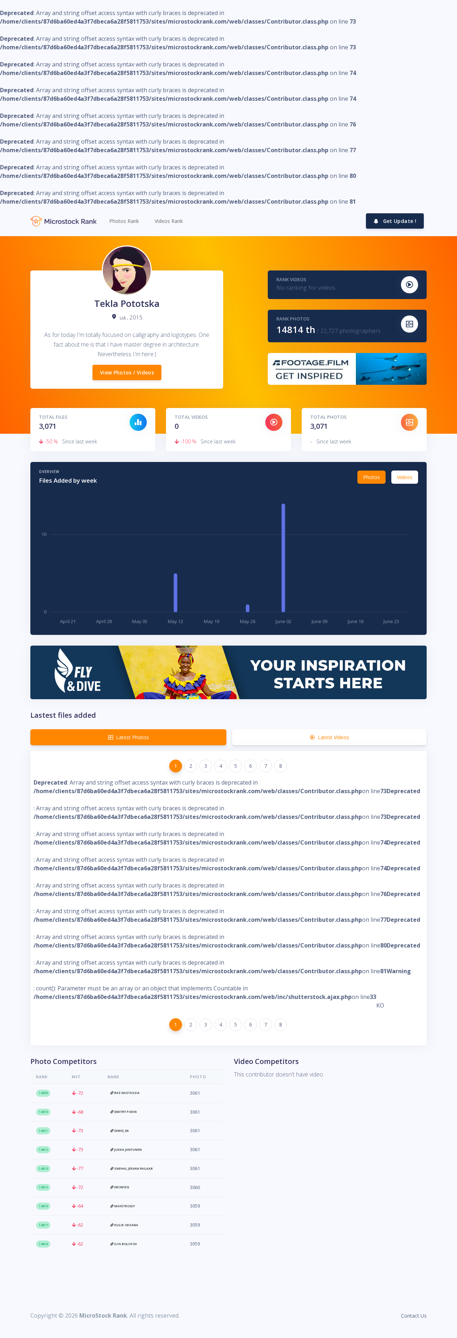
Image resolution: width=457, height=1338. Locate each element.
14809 (43, 1093)
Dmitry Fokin (125, 1112)
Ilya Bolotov (125, 1244)
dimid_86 (121, 1131)
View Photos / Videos (127, 372)
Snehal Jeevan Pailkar (133, 1169)
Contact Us (414, 1315)
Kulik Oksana (126, 1225)
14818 (43, 1244)
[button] (123, 221)
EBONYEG (121, 1187)
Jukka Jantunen (128, 1150)
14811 (43, 1131)
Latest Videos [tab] (333, 737)
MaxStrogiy (124, 1206)
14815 (43, 1187)
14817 (43, 1225)
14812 (43, 1150)
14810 (43, 1112)
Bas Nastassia (127, 1093)
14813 (43, 1169)
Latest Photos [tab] (132, 737)
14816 (43, 1206)
